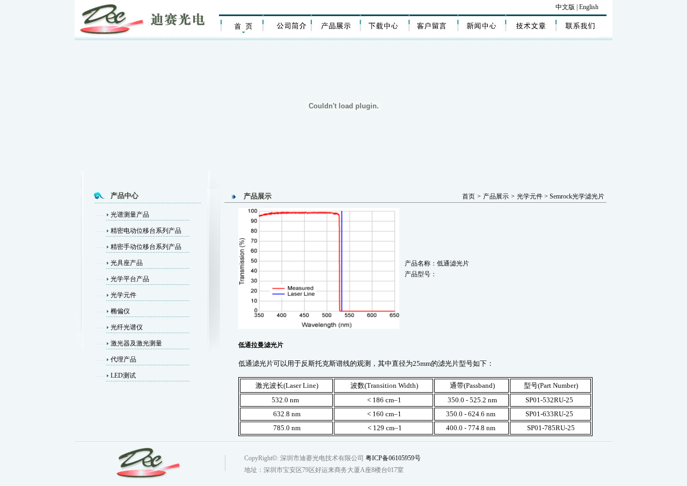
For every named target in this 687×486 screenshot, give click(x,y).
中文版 (565, 7)
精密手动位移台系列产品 (146, 247)
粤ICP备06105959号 (393, 458)
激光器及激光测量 (136, 343)
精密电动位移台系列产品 (146, 230)
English (589, 7)
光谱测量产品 (130, 214)
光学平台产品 (130, 279)
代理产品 (123, 359)
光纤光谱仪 (127, 327)
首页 (468, 196)
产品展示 (496, 196)
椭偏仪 (120, 311)
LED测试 (123, 375)
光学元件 (123, 295)
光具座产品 (127, 263)
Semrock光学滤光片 (577, 196)
